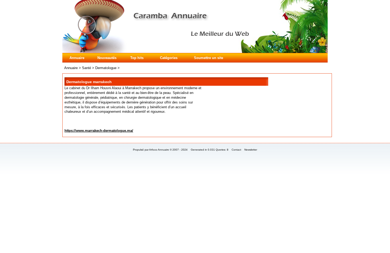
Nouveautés (106, 58)
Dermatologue (105, 68)
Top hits (137, 58)
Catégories (168, 58)
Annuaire (77, 58)
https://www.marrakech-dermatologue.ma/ (98, 131)
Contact (236, 149)
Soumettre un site (208, 58)
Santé (86, 68)
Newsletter (250, 149)
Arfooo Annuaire (159, 149)
